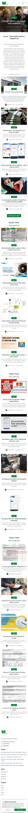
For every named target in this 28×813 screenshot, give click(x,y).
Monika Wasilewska (4, 772)
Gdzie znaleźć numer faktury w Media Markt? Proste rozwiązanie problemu (14, 754)
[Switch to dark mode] (23, 3)
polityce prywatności (17, 807)
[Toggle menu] (25, 3)
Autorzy (3, 769)
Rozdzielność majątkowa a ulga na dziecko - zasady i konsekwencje (12, 765)
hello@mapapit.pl (6, 745)
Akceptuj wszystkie (20, 809)
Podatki (14, 17)
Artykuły (3, 749)
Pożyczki (14, 127)
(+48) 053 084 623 (6, 743)
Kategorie (3, 782)
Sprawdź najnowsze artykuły (14, 215)
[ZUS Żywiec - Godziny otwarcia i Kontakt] (14, 85)
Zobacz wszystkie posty (14, 225)
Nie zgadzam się (7, 809)
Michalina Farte (3, 776)
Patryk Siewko (3, 778)
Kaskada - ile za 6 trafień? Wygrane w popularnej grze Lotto (11, 756)
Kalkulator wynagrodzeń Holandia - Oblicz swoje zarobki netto (11, 763)
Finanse (14, 396)
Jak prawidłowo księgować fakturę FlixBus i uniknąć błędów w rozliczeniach (14, 752)
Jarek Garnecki (3, 774)
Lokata (2, 794)
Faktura (14, 245)
